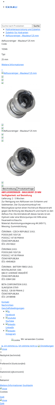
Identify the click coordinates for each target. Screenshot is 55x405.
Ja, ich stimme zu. (9, 345)
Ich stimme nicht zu (28, 345)
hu (11, 6)
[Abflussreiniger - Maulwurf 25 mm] (19, 72)
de (14, 6)
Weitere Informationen (11, 385)
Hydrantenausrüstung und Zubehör (23, 29)
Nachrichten (7, 305)
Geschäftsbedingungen (13, 308)
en (9, 6)
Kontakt (5, 302)
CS (7, 6)
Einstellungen (47, 345)
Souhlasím (28, 385)
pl (16, 6)
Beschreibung (9, 188)
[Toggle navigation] (6, 17)
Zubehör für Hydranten (17, 32)
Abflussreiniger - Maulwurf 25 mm (22, 35)
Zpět (2, 397)
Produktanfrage (26, 188)
